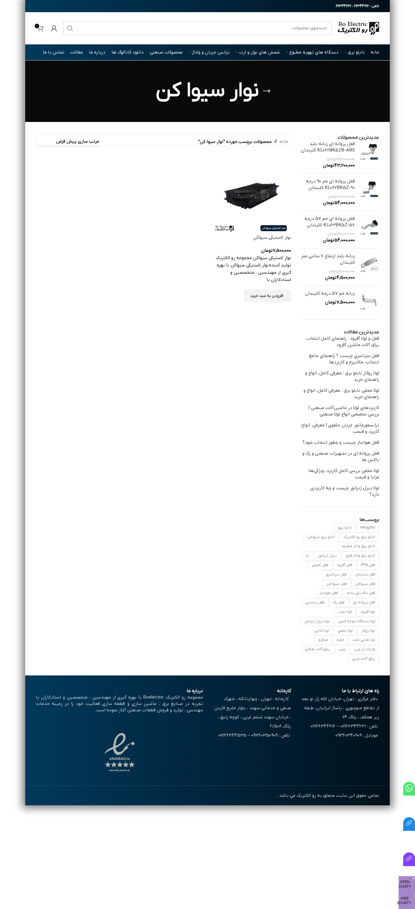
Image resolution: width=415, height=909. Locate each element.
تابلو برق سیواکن (321, 537)
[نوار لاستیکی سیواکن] (251, 195)
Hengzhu (367, 527)
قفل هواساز (329, 593)
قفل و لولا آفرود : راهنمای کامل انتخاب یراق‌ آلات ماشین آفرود (342, 341)
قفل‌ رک (339, 602)
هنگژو (323, 639)
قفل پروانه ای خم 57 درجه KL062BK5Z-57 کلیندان (329, 222)
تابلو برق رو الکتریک (359, 537)
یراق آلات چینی (363, 658)
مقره (340, 639)
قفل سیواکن (365, 583)
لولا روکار (368, 630)
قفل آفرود (344, 565)
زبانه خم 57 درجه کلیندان (330, 293)
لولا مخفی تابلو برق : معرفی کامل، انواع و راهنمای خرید (341, 393)
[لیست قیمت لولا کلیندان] (409, 863)
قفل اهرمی (320, 565)
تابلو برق (345, 527)
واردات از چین (364, 649)
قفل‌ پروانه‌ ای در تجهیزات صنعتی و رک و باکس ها (340, 456)
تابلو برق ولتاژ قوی (360, 555)
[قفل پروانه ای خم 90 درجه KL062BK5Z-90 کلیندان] (369, 192)
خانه (284, 142)
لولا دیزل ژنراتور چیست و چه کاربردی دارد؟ (344, 491)
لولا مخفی (345, 630)
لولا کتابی (321, 630)
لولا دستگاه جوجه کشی (356, 621)
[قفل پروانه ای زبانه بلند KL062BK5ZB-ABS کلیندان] (369, 155)
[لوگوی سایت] (358, 28)
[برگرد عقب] (266, 91)
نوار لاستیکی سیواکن (272, 237)
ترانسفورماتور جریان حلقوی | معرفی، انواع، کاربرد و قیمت (339, 428)
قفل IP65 (368, 565)
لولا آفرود (368, 611)
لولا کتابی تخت (363, 639)
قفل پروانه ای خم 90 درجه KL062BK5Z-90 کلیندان (330, 184)
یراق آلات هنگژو (317, 649)
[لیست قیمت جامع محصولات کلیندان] (409, 828)
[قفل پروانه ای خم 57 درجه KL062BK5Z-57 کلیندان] (369, 230)
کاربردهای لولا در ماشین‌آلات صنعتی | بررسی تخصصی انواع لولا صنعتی (343, 411)
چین (342, 649)
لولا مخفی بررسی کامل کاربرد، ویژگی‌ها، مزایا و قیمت (343, 474)
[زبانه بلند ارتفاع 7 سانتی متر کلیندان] (369, 267)
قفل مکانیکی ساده (361, 593)
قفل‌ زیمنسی (314, 602)
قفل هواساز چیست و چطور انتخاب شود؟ (341, 442)
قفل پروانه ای (364, 602)
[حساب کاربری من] (54, 28)
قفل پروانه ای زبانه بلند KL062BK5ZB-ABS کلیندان (328, 147)
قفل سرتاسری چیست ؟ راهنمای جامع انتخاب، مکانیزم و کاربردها (344, 359)
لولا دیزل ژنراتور (317, 621)
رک (307, 555)
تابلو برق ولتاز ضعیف (358, 546)
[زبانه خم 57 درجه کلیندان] (369, 300)
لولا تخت (345, 611)
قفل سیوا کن (336, 583)
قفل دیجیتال (365, 574)
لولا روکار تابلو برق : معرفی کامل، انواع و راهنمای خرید (342, 376)
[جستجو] (70, 28)
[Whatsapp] (409, 792)
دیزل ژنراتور (327, 555)
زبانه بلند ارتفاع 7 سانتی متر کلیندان (328, 259)
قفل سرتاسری (336, 574)
